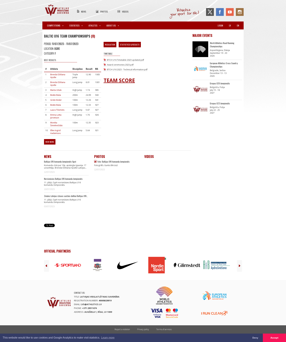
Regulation (110, 44)
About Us (111, 25)
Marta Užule (56, 90)
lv (230, 25)
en (238, 25)
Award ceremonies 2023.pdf (120, 64)
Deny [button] (255, 337)
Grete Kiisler (56, 100)
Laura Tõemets (57, 109)
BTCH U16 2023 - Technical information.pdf (127, 69)
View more (49, 141)
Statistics (74, 25)
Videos (125, 11)
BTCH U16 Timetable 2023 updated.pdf (125, 60)
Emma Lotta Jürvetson (55, 116)
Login (220, 25)
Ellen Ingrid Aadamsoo (55, 132)
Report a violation (122, 329)
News (83, 11)
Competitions (54, 25)
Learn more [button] (108, 337)
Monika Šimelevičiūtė (56, 124)
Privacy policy (143, 329)
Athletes (93, 25)
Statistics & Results (130, 44)
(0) (93, 36)
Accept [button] (274, 337)
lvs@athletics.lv (91, 304)
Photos (104, 11)
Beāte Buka (55, 95)
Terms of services (164, 329)
